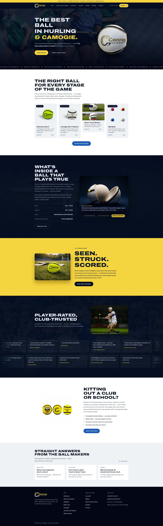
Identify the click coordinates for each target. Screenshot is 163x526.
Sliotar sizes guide (69, 499)
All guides (66, 502)
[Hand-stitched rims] (89, 190)
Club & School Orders (62, 5)
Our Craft (73, 5)
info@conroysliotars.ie (113, 499)
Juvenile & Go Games (70, 510)
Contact (101, 5)
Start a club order (91, 431)
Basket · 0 (124, 5)
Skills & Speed (68, 513)
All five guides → (123, 461)
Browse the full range (81, 143)
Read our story (42, 226)
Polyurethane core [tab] (89, 215)
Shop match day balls (84, 284)
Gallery (81, 5)
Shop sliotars (41, 52)
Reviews (94, 5)
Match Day (67, 504)
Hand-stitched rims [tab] (118, 215)
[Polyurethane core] (102, 190)
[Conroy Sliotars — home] (40, 6)
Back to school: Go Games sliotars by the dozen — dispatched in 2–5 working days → (81, 1)
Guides (87, 5)
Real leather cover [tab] (104, 215)
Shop (52, 5)
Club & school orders (59, 52)
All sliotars (66, 496)
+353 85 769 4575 (113, 5)
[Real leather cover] (117, 189)
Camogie (66, 507)
